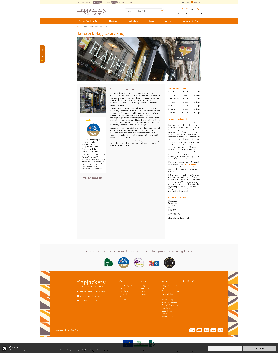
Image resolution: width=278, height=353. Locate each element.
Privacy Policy (167, 300)
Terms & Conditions (170, 305)
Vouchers (80, 2)
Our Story (97, 2)
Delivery (89, 2)
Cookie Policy (167, 297)
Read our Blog (182, 2)
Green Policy (167, 311)
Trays (143, 291)
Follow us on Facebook (178, 2)
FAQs (164, 288)
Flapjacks (144, 286)
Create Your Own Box (88, 21)
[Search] (162, 10)
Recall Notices (167, 317)
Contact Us (123, 2)
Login (131, 2)
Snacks (143, 294)
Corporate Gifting (190, 21)
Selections (145, 288)
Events (164, 314)
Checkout (198, 9)
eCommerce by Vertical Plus (66, 330)
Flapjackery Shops (169, 286)
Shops (114, 2)
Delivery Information (170, 291)
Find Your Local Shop (88, 301)
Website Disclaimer (169, 302)
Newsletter (166, 308)
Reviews (107, 2)
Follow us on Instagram (187, 2)
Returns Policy (167, 294)
